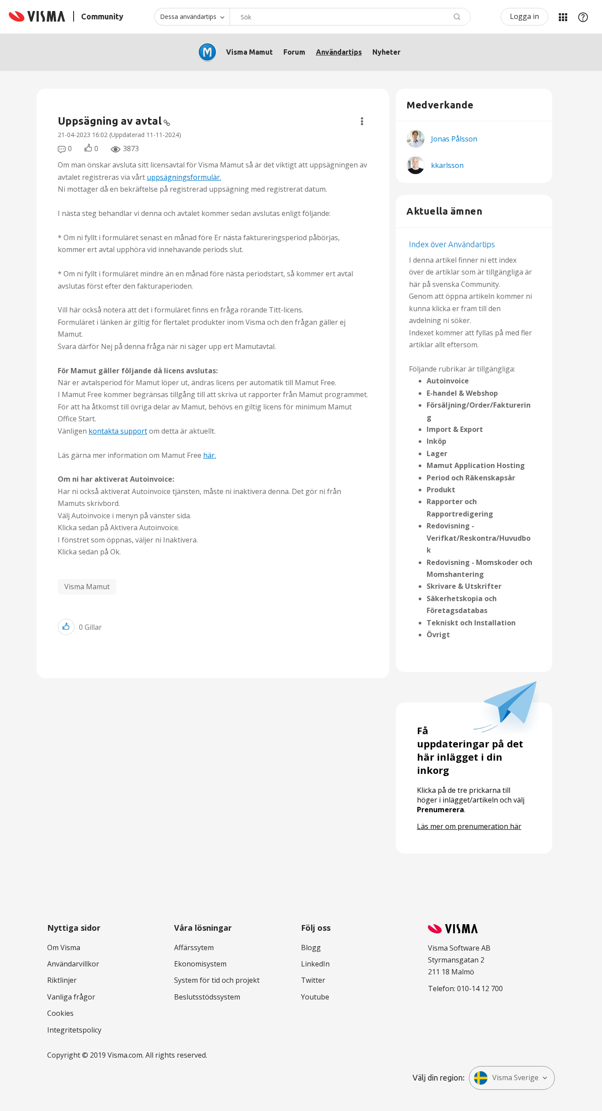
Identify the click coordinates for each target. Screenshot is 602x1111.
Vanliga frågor (71, 997)
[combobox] (350, 17)
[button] (66, 627)
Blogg (311, 947)
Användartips (339, 52)
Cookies (60, 1013)
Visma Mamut (249, 52)
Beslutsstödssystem (207, 997)
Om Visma (63, 947)
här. (209, 455)
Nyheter (386, 52)
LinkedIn (315, 964)
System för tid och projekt (217, 980)
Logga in (524, 16)
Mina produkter (563, 17)
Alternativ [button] (362, 121)
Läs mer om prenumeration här (469, 826)
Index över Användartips (452, 244)
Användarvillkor (73, 964)
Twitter (313, 980)
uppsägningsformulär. (184, 177)
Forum (294, 52)
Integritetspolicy (74, 1030)
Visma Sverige (515, 1077)
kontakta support (118, 431)
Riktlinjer (62, 980)
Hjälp (583, 17)
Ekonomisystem (200, 964)
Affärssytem (194, 947)
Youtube (315, 997)
